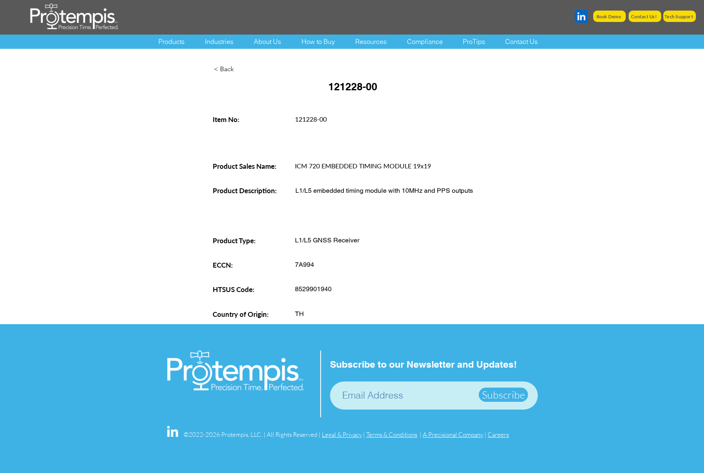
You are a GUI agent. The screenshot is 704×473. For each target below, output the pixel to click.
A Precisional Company (453, 434)
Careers (498, 434)
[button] (375, 42)
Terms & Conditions (391, 434)
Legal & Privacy (342, 434)
